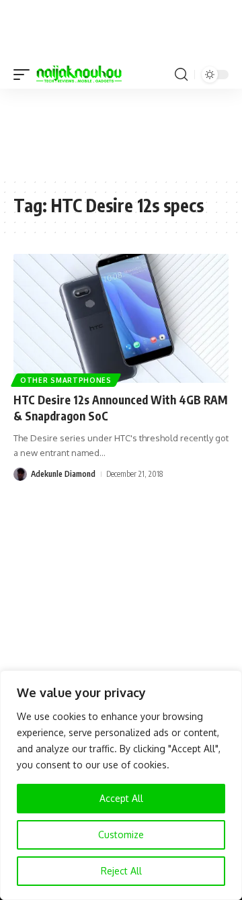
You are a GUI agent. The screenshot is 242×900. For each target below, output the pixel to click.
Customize (121, 834)
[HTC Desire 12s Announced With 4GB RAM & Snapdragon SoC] (121, 318)
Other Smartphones (66, 380)
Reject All (121, 870)
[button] (24, 74)
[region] (121, 785)
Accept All (121, 798)
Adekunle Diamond (63, 474)
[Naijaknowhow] (79, 74)
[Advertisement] (121, 132)
